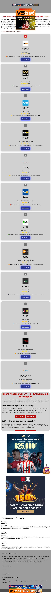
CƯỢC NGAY (25, 59)
